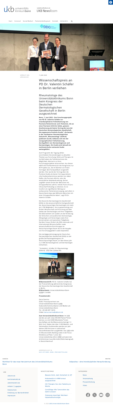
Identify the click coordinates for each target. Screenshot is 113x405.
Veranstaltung (88, 378)
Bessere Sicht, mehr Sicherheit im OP (58, 375)
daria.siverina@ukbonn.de (53, 312)
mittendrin (64, 21)
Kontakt (55, 21)
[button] (110, 2)
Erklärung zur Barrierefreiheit (18, 393)
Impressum (11, 395)
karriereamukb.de (14, 379)
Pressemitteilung (61, 352)
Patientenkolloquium (42, 21)
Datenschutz (12, 390)
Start (10, 21)
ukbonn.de (11, 376)
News (52, 352)
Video (85, 385)
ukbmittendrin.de (14, 383)
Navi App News (44, 352)
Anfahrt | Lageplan (14, 386)
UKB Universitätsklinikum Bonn (59, 403)
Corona (17, 21)
